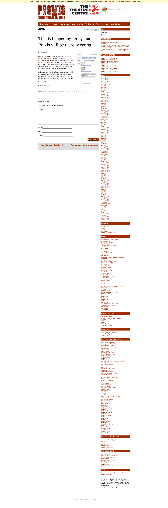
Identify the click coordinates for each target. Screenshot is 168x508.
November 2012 (105, 115)
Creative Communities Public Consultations (63, 91)
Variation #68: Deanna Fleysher (109, 58)
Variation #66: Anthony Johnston (110, 61)
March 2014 (104, 91)
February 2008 (105, 196)
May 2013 (103, 106)
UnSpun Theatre (105, 428)
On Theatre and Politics (107, 276)
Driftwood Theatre (105, 357)
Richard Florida (80, 91)
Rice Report (104, 231)
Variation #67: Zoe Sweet (108, 59)
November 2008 (105, 184)
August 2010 (104, 154)
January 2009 (104, 182)
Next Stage (104, 271)
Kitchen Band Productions (108, 368)
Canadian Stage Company (108, 457)
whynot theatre (105, 433)
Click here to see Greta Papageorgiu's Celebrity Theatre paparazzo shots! (114, 473)
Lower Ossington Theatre (108, 460)
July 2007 (103, 206)
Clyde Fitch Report (106, 244)
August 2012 (104, 119)
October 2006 (104, 219)
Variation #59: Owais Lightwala (109, 71)
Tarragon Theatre (105, 463)
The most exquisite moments (109, 292)
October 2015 (104, 80)
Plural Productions (106, 390)
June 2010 (103, 157)
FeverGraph (104, 358)
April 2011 (103, 142)
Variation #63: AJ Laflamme (108, 65)
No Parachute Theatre (107, 380)
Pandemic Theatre (106, 386)
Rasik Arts (103, 395)
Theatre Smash (105, 422)
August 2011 (104, 136)
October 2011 (104, 133)
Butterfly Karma (105, 226)
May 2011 (103, 141)
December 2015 (105, 78)
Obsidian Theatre (105, 273)
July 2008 (103, 189)
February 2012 (105, 128)
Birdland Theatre (105, 350)
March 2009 (104, 179)
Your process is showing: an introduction (84, 145)
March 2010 (104, 161)
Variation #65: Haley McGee (108, 62)
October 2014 (104, 83)
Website (40, 135)
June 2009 (103, 174)
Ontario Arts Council (106, 319)
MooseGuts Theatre (106, 374)
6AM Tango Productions (107, 342)
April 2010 (103, 160)
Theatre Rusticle (105, 421)
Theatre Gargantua (106, 415)
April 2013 (103, 107)
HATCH (103, 441)
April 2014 (103, 90)
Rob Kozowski (105, 285)
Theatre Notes (104, 299)
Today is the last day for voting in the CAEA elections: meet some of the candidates (115, 46)
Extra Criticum (105, 250)
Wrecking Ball (104, 308)
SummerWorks (105, 445)
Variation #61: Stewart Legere (109, 68)
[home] (52, 13)
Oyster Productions (106, 384)
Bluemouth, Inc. (105, 351)
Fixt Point (103, 360)
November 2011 (105, 132)
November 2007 (105, 200)
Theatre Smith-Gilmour (107, 424)
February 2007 (105, 214)
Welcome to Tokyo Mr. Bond (108, 232)
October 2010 (104, 151)
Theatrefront (104, 425)
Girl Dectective (105, 228)
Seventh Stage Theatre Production (110, 396)
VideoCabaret (104, 430)
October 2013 (104, 99)
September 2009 (105, 170)
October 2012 (104, 116)
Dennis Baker (104, 248)
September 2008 (105, 186)
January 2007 (104, 215)
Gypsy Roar (104, 254)
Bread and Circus (105, 454)
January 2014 (104, 94)
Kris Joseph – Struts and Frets (109, 261)
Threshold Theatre (106, 427)
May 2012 (103, 123)
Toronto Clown (104, 335)
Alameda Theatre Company (108, 347)
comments (63, 78)
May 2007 (103, 209)
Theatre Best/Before (106, 412)
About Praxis (43, 24)
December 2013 (105, 96)
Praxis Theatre (105, 392)
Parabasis (103, 279)
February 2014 (105, 93)
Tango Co (103, 405)
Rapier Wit (103, 393)
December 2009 (105, 166)
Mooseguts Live (105, 269)
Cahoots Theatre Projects (108, 354)
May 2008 (103, 192)
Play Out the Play (106, 280)
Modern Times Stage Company (109, 373)
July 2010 (103, 155)
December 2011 (105, 131)
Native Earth (104, 376)
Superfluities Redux (106, 287)
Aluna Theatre (104, 348)
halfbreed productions (107, 363)
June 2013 (103, 104)
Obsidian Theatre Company (108, 382)
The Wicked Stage (106, 295)
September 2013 (105, 100)
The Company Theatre (107, 408)
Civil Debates (89, 24)
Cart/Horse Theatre (106, 355)
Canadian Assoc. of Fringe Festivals (111, 318)
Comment (96, 30)
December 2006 (105, 216)
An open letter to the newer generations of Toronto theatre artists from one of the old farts (115, 50)
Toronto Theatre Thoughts (108, 305)
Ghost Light (104, 251)
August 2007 (104, 205)
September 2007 (105, 203)
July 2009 (103, 173)
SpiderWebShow (125, 1)
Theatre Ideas (104, 296)
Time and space (105, 302)
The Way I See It (105, 293)
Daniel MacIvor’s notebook (108, 247)
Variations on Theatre (109, 55)
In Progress (53, 24)
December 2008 (105, 183)
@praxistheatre (115, 24)
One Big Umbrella (105, 277)
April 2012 (103, 125)
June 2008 (103, 190)
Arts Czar (47, 91)
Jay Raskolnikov (105, 260)
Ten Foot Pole (104, 406)
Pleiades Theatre (105, 389)
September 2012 (105, 117)
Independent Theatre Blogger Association (112, 257)
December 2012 (105, 113)
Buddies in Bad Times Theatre (109, 455)
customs (103, 49)
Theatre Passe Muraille (107, 466)
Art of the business (106, 241)
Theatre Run (104, 419)
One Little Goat (105, 383)
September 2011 (105, 135)
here (64, 64)
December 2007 (105, 199)
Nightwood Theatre (106, 379)
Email (97, 24)
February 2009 (105, 180)
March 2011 (104, 144)
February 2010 (105, 163)
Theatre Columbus (106, 414)
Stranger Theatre (105, 400)
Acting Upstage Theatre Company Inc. (111, 344)
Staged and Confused (107, 399)
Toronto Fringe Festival (107, 447)
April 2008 (103, 193)
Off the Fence (104, 274)
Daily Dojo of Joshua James (108, 245)
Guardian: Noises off (106, 253)
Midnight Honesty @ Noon (108, 263)
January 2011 (104, 147)
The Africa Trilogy (105, 290)
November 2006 (105, 218)
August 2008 (104, 187)
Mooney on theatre (106, 267)
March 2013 (104, 109)
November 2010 (105, 149)
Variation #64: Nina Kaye (107, 64)
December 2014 (105, 81)
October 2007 (104, 202)
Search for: (104, 32)
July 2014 (103, 85)
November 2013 (105, 97)
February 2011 (104, 145)
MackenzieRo (104, 370)
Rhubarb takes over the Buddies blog (52, 145)
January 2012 (104, 129)
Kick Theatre (104, 367)
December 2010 (105, 148)
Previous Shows (65, 24)
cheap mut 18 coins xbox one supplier (111, 45)
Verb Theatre (104, 306)
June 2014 (103, 87)
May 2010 (103, 158)
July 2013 (103, 103)
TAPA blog (103, 289)
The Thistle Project (106, 411)
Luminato (103, 443)
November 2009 (105, 167)
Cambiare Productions (107, 242)
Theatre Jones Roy (106, 417)
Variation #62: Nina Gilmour (108, 67)
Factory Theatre (105, 458)
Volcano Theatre (105, 431)
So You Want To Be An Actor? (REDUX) (112, 286)
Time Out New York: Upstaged (109, 303)
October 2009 (104, 168)
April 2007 (103, 211)
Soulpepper (104, 461)
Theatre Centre (105, 464)
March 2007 (104, 212)
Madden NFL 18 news (107, 42)
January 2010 (104, 164)
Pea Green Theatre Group (108, 387)
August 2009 (104, 171)
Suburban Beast (105, 403)
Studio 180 (104, 402)
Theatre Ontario (105, 324)
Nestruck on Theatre (106, 270)
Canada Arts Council (106, 316)
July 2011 (103, 138)
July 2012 (103, 120)
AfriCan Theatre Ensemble (108, 345)
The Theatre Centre (108, 1)
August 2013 (104, 101)
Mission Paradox (105, 266)
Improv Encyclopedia (106, 334)
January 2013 (104, 112)
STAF (102, 321)
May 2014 (103, 88)
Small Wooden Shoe (106, 398)
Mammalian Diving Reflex (108, 371)
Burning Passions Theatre (108, 352)
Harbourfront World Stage (108, 440)
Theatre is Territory (106, 298)
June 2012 (103, 122)
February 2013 (105, 110)
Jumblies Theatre (105, 366)
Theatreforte (104, 301)
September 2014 (105, 84)
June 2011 (103, 139)
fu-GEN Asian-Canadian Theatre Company (112, 361)
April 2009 (103, 177)
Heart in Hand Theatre (107, 364)
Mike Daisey (104, 264)
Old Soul (103, 229)
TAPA (102, 322)
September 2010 (105, 152)
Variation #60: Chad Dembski (109, 70)
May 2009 (103, 176)
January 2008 (104, 198)
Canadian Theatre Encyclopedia (109, 332)
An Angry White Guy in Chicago (109, 239)
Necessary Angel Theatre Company (110, 377)
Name (40, 127)
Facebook (105, 24)
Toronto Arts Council (106, 325)
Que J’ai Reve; (105, 282)
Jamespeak (104, 258)
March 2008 (104, 195)
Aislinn (97, 29)
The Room (103, 409)
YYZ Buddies (104, 309)
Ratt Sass (103, 283)
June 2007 (103, 208)
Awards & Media (77, 24)
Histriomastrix (104, 255)
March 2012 (104, 126)
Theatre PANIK (105, 418)
